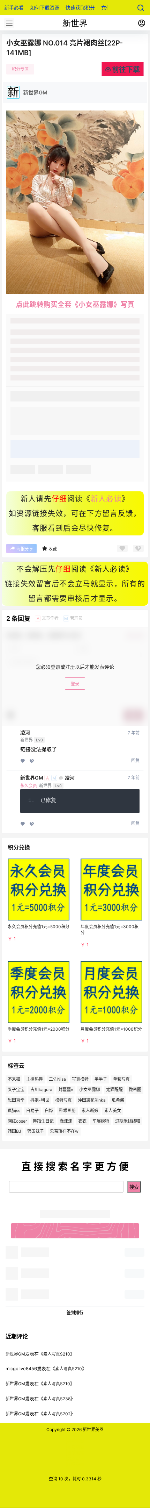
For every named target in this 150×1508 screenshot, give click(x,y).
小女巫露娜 (89, 1089)
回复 (135, 760)
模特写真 (63, 1100)
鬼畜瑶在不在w (64, 1131)
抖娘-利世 (39, 1100)
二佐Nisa (57, 1079)
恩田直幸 (16, 1100)
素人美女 (112, 1110)
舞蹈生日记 (43, 1120)
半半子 (101, 1079)
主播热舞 (34, 1079)
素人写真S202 (56, 1413)
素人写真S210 (56, 1354)
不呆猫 (14, 1079)
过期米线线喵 (127, 1120)
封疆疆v (65, 1089)
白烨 (49, 1110)
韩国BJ (14, 1131)
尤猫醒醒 (114, 1089)
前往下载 (126, 69)
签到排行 (75, 1312)
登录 (75, 684)
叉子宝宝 (16, 1089)
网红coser (17, 1120)
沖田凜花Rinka (92, 1100)
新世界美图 (93, 1429)
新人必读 (106, 499)
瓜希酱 (118, 1100)
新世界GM (31, 777)
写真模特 (80, 1079)
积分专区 (20, 69)
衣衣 (82, 1120)
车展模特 (100, 1120)
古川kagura (41, 1089)
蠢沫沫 (66, 1120)
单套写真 (121, 1079)
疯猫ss (14, 1110)
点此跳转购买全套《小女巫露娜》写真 (75, 304)
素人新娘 (90, 1110)
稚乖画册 (67, 1110)
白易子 (32, 1110)
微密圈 (135, 1089)
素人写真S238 (56, 1398)
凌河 (25, 732)
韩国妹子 (35, 1131)
